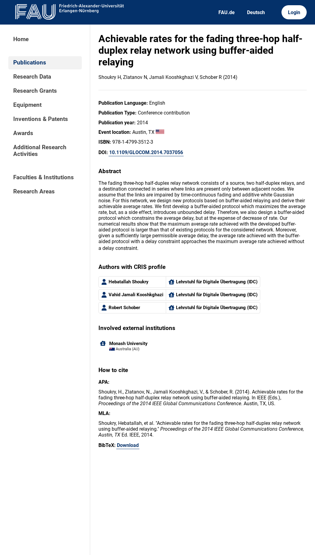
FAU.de (226, 12)
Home (21, 39)
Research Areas (34, 191)
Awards (23, 133)
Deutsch (256, 12)
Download (128, 445)
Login (294, 12)
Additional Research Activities (39, 150)
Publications (29, 62)
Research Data (32, 76)
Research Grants (35, 90)
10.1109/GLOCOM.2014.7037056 (146, 152)
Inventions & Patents (40, 119)
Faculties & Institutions (43, 177)
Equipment (27, 105)
